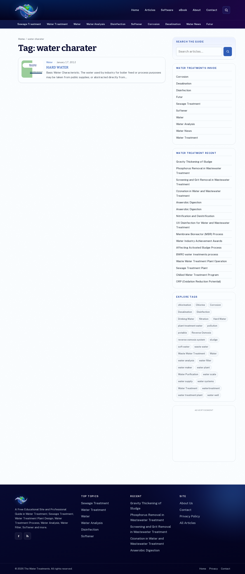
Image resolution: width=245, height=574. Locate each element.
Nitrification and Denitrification (195, 216)
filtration (203, 319)
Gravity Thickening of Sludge (194, 161)
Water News (193, 24)
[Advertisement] (204, 435)
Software (167, 9)
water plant (203, 367)
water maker (185, 367)
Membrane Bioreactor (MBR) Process (199, 234)
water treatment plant (190, 395)
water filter (205, 360)
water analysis (186, 360)
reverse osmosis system (191, 339)
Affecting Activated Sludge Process (199, 247)
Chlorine (200, 305)
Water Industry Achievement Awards (199, 240)
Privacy (213, 568)
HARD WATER (57, 67)
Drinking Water (186, 319)
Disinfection (117, 24)
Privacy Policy (190, 516)
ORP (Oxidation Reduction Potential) (198, 281)
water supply (185, 381)
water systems (205, 381)
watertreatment (211, 388)
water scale (209, 374)
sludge (214, 339)
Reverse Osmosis (201, 332)
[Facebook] (18, 536)
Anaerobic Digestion (188, 202)
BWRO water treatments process (197, 254)
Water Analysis (95, 24)
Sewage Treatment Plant (192, 268)
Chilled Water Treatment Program (197, 274)
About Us (186, 503)
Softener (136, 24)
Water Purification (188, 374)
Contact (211, 9)
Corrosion (154, 24)
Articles (150, 9)
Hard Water (219, 319)
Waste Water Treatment (191, 353)
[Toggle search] (226, 10)
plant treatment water (190, 325)
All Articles (188, 523)
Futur (209, 24)
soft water (184, 346)
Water (77, 24)
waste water (201, 346)
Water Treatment (57, 24)
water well (213, 395)
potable (182, 332)
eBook (183, 9)
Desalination (173, 24)
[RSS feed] (27, 536)
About (197, 9)
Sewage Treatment (29, 24)
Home (135, 9)
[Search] (227, 51)
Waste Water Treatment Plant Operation (201, 261)
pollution (212, 325)
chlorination (184, 305)
